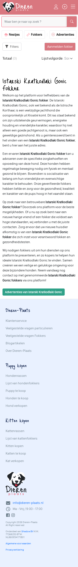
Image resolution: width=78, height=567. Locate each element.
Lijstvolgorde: (52, 58)
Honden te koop (17, 398)
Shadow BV (27, 531)
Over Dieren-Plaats (19, 350)
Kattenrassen (15, 431)
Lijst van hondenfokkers (23, 383)
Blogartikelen (15, 343)
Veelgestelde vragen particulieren (29, 328)
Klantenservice (16, 320)
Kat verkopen (15, 461)
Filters (14, 47)
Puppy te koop (16, 390)
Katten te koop (16, 453)
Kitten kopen (15, 446)
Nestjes (14, 34)
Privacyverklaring (15, 549)
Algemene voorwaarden (18, 543)
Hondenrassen (16, 375)
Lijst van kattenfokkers (21, 438)
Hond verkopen (16, 405)
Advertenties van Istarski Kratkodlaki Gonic (33, 292)
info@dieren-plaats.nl (28, 503)
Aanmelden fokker (60, 47)
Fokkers (36, 34)
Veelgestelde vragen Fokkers (26, 335)
